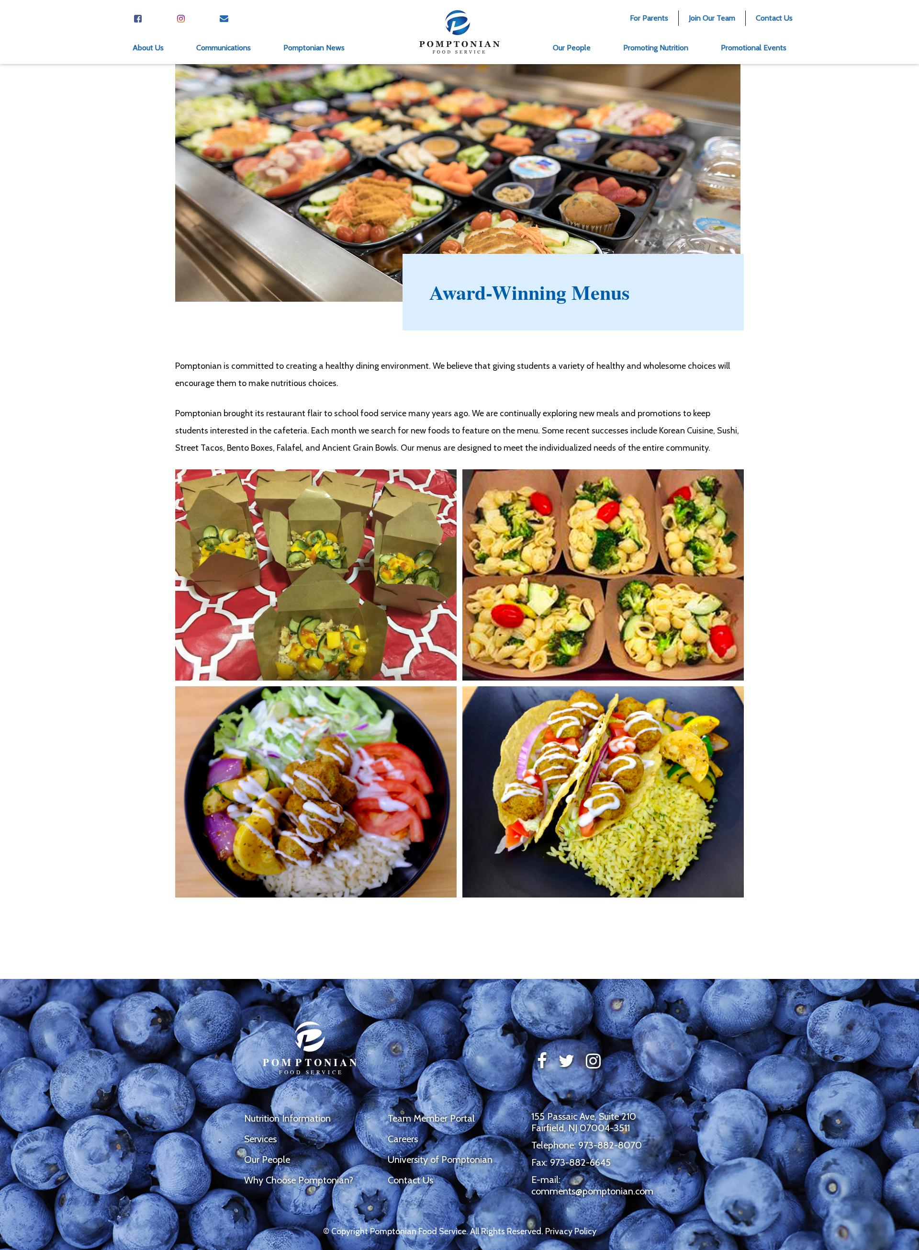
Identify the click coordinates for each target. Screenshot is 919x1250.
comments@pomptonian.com (592, 1191)
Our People (267, 1159)
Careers (403, 1139)
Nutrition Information (287, 1118)
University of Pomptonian (440, 1159)
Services (260, 1139)
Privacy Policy (570, 1231)
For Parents (649, 18)
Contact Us (774, 18)
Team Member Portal (431, 1118)
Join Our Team (712, 18)
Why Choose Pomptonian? (298, 1180)
